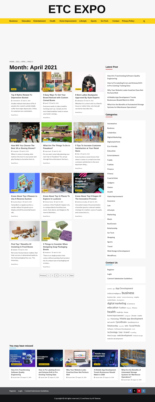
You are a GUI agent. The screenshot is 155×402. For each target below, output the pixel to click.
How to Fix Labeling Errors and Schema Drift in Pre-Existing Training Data (124, 84)
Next (71, 275)
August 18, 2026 (81, 377)
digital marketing (116, 303)
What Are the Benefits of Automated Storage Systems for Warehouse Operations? (125, 105)
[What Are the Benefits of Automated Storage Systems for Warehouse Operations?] (133, 358)
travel (127, 332)
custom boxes (111, 300)
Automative (112, 124)
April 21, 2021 (26, 100)
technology (112, 332)
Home (126, 312)
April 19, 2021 (55, 103)
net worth (111, 322)
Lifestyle (83, 21)
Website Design (138, 335)
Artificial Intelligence (114, 293)
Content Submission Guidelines (119, 278)
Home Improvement (68, 21)
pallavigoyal (80, 100)
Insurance (111, 201)
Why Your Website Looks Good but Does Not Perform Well (125, 91)
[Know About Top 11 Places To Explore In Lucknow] (56, 183)
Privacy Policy (128, 21)
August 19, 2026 (54, 377)
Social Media (134, 326)
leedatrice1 (48, 252)
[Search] (144, 21)
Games (110, 187)
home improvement (115, 315)
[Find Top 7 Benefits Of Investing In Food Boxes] (24, 231)
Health (52, 21)
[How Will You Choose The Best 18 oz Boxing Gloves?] (24, 132)
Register (110, 270)
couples (136, 297)
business (128, 293)
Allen (78, 154)
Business (13, 21)
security (121, 326)
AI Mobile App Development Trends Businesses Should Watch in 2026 (121, 98)
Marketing (111, 215)
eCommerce (131, 304)
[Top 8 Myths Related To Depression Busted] (24, 82)
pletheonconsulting (82, 202)
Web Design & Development (118, 251)
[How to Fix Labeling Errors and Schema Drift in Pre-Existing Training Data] (50, 358)
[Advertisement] (77, 41)
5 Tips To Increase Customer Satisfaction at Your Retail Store (88, 148)
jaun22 (47, 103)
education (112, 307)
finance (129, 308)
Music (109, 219)
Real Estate (111, 224)
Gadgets (110, 183)
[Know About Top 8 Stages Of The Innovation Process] (89, 183)
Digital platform (113, 142)
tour (121, 332)
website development (115, 339)
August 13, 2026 (137, 380)
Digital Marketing (114, 137)
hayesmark (48, 151)
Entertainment (39, 21)
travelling (133, 332)
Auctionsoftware (17, 202)
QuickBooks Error (133, 322)
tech (133, 329)
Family (109, 160)
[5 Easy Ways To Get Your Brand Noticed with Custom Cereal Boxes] (56, 82)
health (111, 312)
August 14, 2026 (109, 377)
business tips (111, 297)
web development (124, 335)
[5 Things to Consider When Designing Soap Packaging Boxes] (56, 231)
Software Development (122, 329)
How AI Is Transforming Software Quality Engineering (123, 77)
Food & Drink (112, 178)
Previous (43, 275)
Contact (115, 21)
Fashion (78, 89)
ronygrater (16, 151)
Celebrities (111, 133)
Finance (110, 169)
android (109, 288)
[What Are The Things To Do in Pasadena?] (56, 132)
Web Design (111, 335)
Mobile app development (131, 318)
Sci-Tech (104, 21)
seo (126, 325)
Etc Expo (77, 9)
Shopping (111, 237)
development (120, 300)
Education (26, 21)
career (119, 297)
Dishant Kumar (49, 202)
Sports (94, 21)
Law (109, 205)
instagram (127, 315)
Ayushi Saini (16, 377)
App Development (124, 288)
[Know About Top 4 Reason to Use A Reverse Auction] (24, 183)
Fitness (110, 174)
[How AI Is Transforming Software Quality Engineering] (22, 358)
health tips (120, 312)
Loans (139, 316)
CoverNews (85, 398)
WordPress (111, 255)
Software (110, 329)
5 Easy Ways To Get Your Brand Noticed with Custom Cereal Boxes (55, 97)
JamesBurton (16, 100)
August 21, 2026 (26, 377)
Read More (14, 115)
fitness (134, 308)
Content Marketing (127, 297)
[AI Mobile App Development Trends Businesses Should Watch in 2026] (105, 358)
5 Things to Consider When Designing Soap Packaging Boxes (55, 247)
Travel (45, 139)
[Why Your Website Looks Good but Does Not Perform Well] (77, 358)
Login (109, 274)
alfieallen (15, 249)
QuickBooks (121, 322)
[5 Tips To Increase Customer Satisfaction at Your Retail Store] (89, 132)
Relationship (112, 228)
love (108, 319)
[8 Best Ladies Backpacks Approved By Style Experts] (89, 82)
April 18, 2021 (24, 249)
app (114, 288)
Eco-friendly (112, 146)
